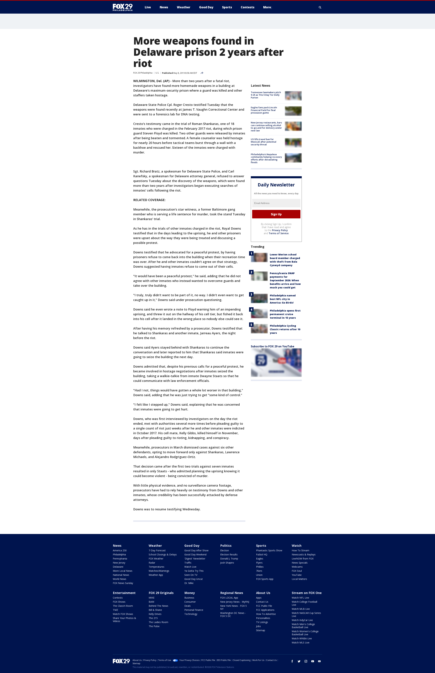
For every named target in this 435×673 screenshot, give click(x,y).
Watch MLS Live (300, 642)
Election (224, 550)
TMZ (115, 609)
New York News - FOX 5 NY (233, 607)
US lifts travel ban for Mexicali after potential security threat (263, 142)
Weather (155, 545)
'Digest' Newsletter (194, 558)
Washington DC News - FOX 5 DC (233, 614)
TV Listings (262, 622)
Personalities (263, 618)
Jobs (258, 626)
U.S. (157, 72)
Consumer (190, 601)
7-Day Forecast (157, 550)
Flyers (259, 562)
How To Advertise (266, 614)
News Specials (300, 562)
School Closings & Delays (163, 554)
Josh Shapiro (227, 562)
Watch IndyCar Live (302, 620)
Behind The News (158, 605)
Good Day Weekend (195, 554)
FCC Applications (265, 609)
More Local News (122, 570)
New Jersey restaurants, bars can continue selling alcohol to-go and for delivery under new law (266, 126)
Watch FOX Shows (123, 614)
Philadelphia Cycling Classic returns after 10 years (285, 329)
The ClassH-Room (123, 605)
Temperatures (156, 566)
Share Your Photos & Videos (124, 619)
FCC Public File (264, 605)
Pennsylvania (120, 558)
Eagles (259, 558)
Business (189, 597)
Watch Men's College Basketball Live (303, 626)
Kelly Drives (155, 614)
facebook (292, 661)
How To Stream (300, 550)
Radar (152, 562)
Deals (187, 605)
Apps (259, 597)
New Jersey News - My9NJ (234, 601)
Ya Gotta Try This (194, 570)
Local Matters (299, 579)
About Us (263, 593)
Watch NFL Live (300, 597)
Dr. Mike (189, 583)
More (267, 7)
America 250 (120, 550)
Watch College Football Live (304, 603)
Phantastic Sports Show (269, 550)
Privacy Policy (280, 230)
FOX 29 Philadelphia (142, 72)
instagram (306, 661)
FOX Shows (119, 601)
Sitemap (260, 630)
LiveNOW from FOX (303, 558)
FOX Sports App (264, 579)
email (319, 661)
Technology (190, 614)
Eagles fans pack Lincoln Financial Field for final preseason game (264, 110)
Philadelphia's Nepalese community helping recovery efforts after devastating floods (266, 158)
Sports (261, 545)
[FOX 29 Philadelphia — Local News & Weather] (124, 7)
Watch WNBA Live (302, 638)
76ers (259, 570)
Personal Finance (193, 609)
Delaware (118, 566)
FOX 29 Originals (161, 593)
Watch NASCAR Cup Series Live (306, 614)
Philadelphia (119, 554)
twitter (299, 661)
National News (121, 574)
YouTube (297, 574)
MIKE (151, 597)
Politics (225, 545)
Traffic (188, 562)
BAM (151, 601)
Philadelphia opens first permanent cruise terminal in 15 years (285, 314)
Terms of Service (279, 233)
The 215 (153, 618)
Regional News (231, 593)
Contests (118, 597)
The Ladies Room (158, 622)
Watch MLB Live (301, 608)
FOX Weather (156, 558)
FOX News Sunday (123, 583)
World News (119, 579)
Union (259, 574)
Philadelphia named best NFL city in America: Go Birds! (283, 299)
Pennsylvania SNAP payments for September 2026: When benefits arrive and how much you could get (285, 280)
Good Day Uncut (193, 579)
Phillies (260, 566)
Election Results (229, 554)
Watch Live (190, 566)
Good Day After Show (196, 550)
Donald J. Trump (229, 558)
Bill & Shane (155, 609)
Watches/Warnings (159, 570)
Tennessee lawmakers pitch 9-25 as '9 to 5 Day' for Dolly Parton (266, 95)
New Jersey (119, 562)
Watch (296, 545)
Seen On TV (190, 574)
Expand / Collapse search (320, 7)
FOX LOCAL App (229, 597)
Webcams (297, 566)
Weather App (156, 574)
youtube (312, 661)
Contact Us (262, 601)
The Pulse (154, 626)
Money (189, 593)
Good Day (191, 545)
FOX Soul (297, 570)
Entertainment (124, 593)
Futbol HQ (261, 554)
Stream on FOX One (307, 593)
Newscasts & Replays (304, 554)
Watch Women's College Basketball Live (305, 633)
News (117, 545)
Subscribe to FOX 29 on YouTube (272, 346)
